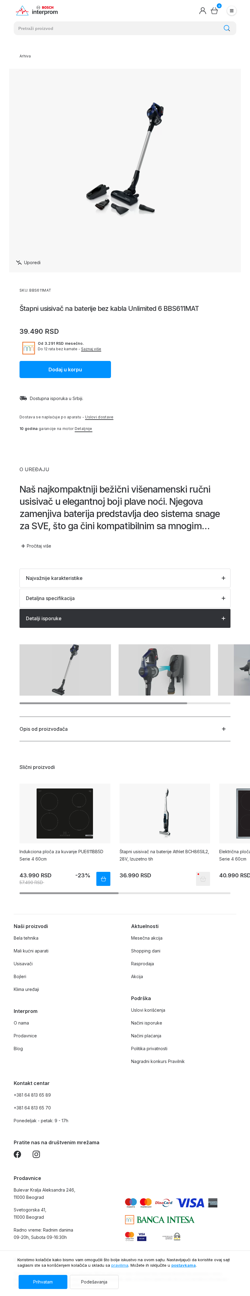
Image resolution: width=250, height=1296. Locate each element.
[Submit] (226, 28)
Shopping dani (145, 950)
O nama (21, 1022)
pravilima (119, 1265)
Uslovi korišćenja (148, 1010)
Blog (18, 1048)
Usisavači (23, 963)
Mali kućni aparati (31, 950)
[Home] (37, 10)
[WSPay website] (171, 1236)
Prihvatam (43, 1281)
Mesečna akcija (146, 938)
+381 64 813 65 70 (32, 1107)
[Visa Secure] (141, 1236)
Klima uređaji (26, 989)
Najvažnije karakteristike (54, 578)
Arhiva (25, 56)
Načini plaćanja (146, 1035)
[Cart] (214, 10)
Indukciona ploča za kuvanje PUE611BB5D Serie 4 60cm (61, 855)
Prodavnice (25, 1035)
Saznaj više (91, 349)
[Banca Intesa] (160, 1219)
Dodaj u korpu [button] (65, 369)
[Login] (202, 10)
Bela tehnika (26, 938)
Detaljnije (83, 428)
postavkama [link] (183, 1265)
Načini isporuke (146, 1022)
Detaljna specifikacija (50, 598)
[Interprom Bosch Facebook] (17, 1155)
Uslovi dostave (99, 417)
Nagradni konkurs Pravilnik (158, 1061)
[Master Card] (129, 1236)
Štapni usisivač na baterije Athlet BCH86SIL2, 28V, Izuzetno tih (164, 855)
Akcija (137, 976)
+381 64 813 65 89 (32, 1095)
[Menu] (231, 10)
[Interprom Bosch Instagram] (36, 1155)
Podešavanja (94, 1281)
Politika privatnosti (149, 1048)
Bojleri (20, 976)
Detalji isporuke (44, 618)
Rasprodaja (142, 963)
